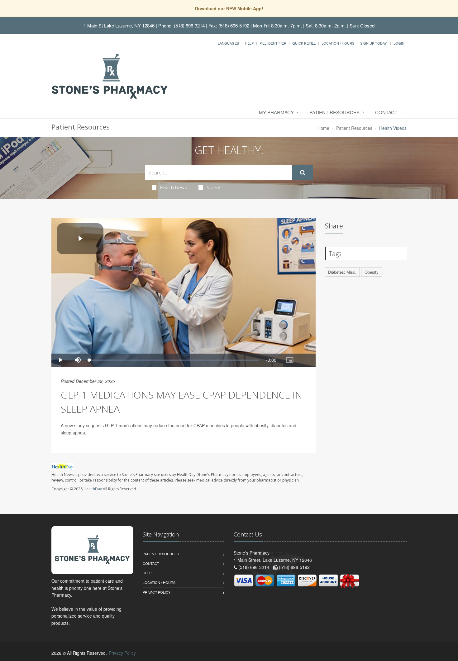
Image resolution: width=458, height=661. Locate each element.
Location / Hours (338, 43)
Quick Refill (304, 43)
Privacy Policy (156, 592)
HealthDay (92, 489)
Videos (214, 187)
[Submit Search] (302, 172)
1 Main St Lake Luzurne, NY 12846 (119, 25)
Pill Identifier (273, 43)
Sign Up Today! (374, 43)
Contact (386, 112)
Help (249, 43)
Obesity (372, 272)
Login (399, 43)
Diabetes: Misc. (342, 272)
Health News (173, 187)
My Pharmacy (276, 112)
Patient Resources (334, 112)
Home (323, 128)
